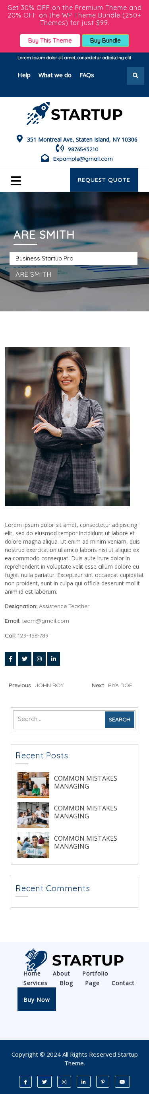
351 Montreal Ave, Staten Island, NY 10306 (82, 139)
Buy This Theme (50, 40)
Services (35, 983)
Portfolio (95, 973)
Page (92, 983)
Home (32, 973)
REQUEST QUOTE (104, 179)
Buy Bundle (105, 40)
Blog (66, 983)
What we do (55, 75)
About (61, 973)
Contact (123, 983)
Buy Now (36, 999)
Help (24, 75)
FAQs (86, 75)
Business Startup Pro (44, 258)
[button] (23, 180)
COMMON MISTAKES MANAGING (85, 782)
